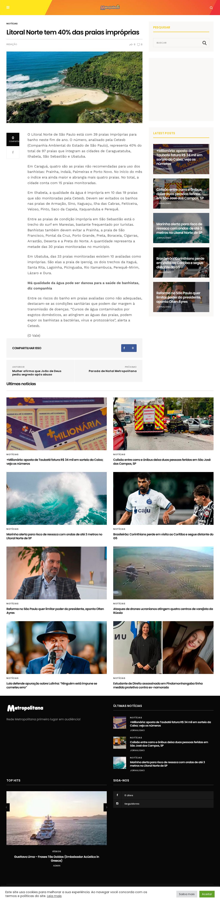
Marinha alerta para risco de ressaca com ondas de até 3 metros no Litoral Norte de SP (179, 228)
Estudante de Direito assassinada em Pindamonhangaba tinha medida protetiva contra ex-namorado (158, 685)
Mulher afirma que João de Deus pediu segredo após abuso (36, 373)
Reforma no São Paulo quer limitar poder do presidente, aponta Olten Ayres (178, 297)
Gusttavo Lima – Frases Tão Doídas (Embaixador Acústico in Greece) (56, 859)
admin (56, 865)
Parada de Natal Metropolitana (113, 371)
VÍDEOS (56, 851)
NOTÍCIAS (12, 24)
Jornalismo (163, 168)
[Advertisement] (185, 89)
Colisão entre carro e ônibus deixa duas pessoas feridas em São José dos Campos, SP (180, 194)
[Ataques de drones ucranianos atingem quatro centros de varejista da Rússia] (163, 573)
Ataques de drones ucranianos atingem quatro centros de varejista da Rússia (163, 611)
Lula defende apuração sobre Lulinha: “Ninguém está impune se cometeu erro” (51, 685)
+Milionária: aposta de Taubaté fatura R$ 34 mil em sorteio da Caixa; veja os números (179, 157)
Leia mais (54, 896)
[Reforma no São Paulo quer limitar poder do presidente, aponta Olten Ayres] (56, 573)
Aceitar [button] (207, 894)
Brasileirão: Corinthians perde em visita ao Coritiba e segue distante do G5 (180, 263)
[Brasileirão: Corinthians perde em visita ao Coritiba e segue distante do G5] (163, 498)
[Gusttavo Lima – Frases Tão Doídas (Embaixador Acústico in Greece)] (56, 818)
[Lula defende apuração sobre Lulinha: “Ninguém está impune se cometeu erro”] (56, 647)
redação (11, 44)
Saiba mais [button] (187, 894)
